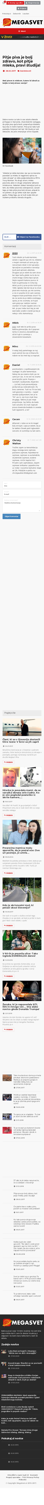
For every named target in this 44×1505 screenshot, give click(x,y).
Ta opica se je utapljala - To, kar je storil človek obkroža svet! (27, 1115)
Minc (15, 346)
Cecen (16, 419)
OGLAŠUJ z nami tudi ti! (18, 1475)
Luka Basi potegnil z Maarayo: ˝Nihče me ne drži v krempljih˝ (22, 1352)
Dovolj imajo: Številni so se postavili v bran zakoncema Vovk (25, 1364)
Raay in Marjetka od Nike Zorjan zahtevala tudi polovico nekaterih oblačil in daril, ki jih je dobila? (24, 1377)
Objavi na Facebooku (29, 237)
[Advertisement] (23, 102)
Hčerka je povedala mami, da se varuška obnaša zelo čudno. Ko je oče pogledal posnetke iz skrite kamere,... (22, 794)
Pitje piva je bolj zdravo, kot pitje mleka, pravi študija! (25, 1194)
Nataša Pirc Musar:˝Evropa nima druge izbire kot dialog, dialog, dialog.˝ (19, 1431)
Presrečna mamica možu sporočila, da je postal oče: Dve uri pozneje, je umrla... (21, 850)
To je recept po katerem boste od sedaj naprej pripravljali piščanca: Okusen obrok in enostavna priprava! (27, 1131)
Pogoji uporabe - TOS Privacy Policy (22, 1477)
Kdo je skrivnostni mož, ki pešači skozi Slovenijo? (18, 906)
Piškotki (22, 1480)
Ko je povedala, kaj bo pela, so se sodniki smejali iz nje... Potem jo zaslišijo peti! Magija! (27, 1263)
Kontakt (34, 1475)
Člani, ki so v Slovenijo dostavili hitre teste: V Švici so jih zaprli (21, 740)
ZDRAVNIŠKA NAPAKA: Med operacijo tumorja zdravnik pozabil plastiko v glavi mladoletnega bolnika (20, 1397)
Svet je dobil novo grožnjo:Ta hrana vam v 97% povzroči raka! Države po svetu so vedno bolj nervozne (27, 1279)
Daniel (16, 365)
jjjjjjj (15, 253)
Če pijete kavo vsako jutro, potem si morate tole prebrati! (27, 1208)
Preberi (9, 762)
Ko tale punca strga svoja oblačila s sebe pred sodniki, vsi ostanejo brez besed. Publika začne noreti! (27, 1223)
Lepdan (26, 14)
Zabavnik (17, 14)
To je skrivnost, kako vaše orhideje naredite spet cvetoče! (27, 1295)
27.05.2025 (15, 1356)
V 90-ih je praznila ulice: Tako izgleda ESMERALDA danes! (20, 954)
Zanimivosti (25, 71)
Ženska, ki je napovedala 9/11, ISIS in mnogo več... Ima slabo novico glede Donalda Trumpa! (21, 1007)
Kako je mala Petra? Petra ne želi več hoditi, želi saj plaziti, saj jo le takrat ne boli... (19, 1420)
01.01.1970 (15, 1445)
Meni (23, 31)
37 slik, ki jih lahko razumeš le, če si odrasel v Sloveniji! (26, 1181)
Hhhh (15, 323)
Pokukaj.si (6, 14)
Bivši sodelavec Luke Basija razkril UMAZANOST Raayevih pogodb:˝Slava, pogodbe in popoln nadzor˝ (19, 1409)
